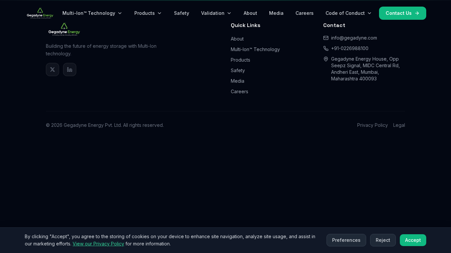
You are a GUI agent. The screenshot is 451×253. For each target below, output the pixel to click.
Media (276, 13)
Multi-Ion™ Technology (88, 13)
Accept (413, 240)
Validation (213, 13)
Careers (304, 13)
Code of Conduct (345, 13)
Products (144, 13)
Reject (383, 240)
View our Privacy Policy (98, 243)
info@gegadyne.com (354, 38)
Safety (181, 13)
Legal (399, 125)
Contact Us (399, 13)
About (250, 13)
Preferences (346, 240)
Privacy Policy (372, 125)
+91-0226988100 (349, 48)
